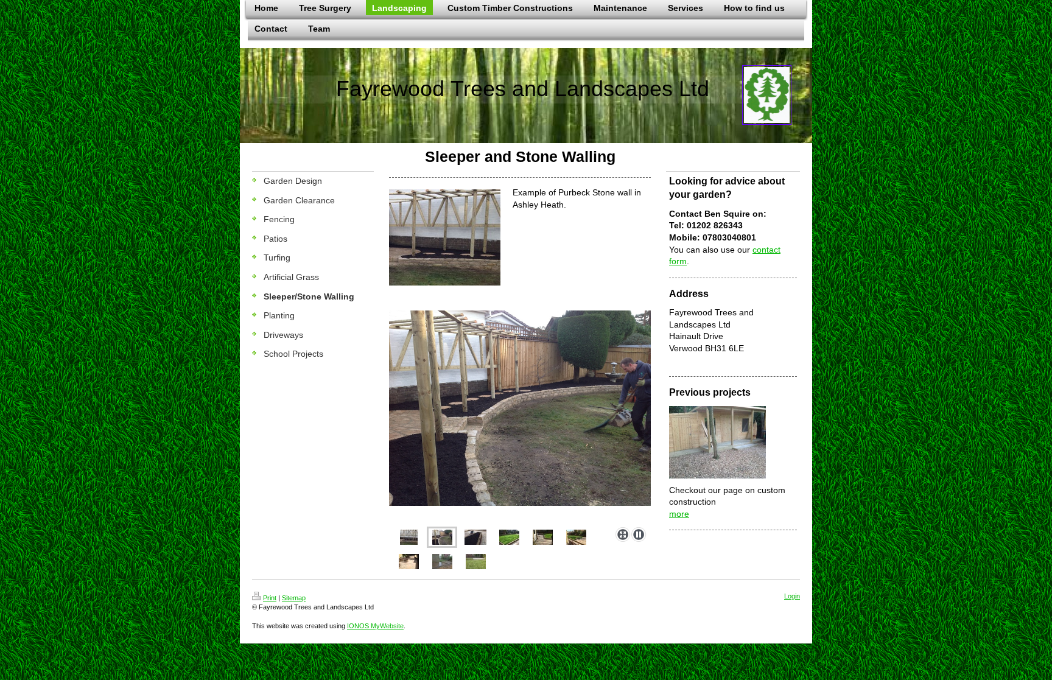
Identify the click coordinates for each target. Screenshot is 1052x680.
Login (792, 596)
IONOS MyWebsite (375, 625)
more (679, 514)
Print (269, 597)
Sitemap (294, 597)
